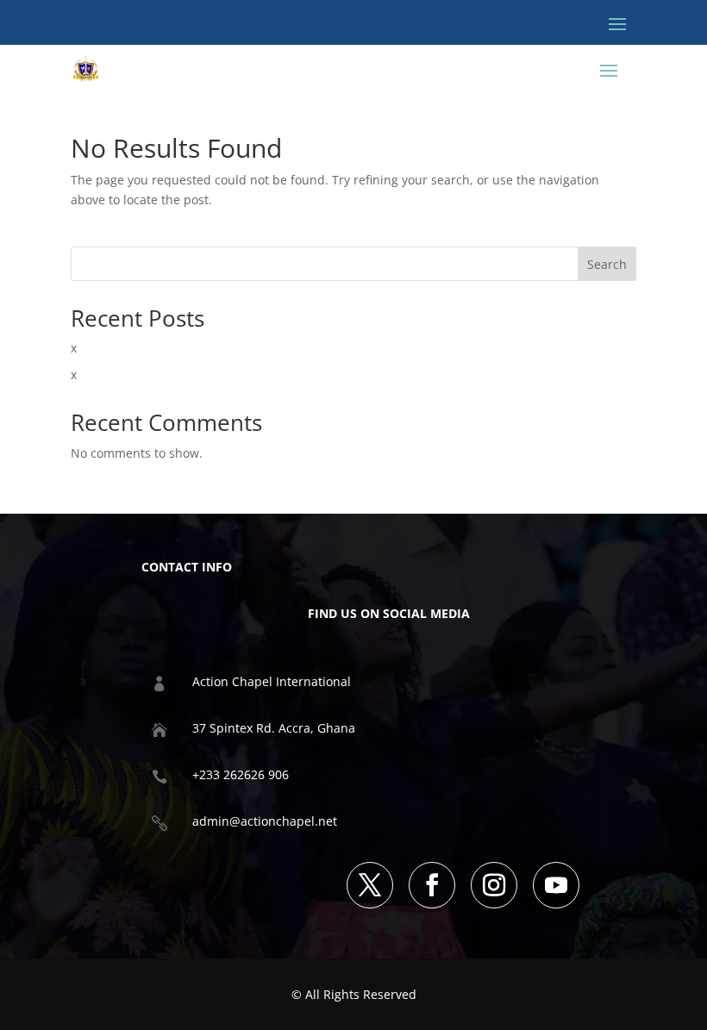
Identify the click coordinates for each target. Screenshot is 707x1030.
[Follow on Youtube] (556, 885)
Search (607, 264)
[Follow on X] (370, 885)
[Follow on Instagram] (494, 885)
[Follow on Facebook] (432, 885)
